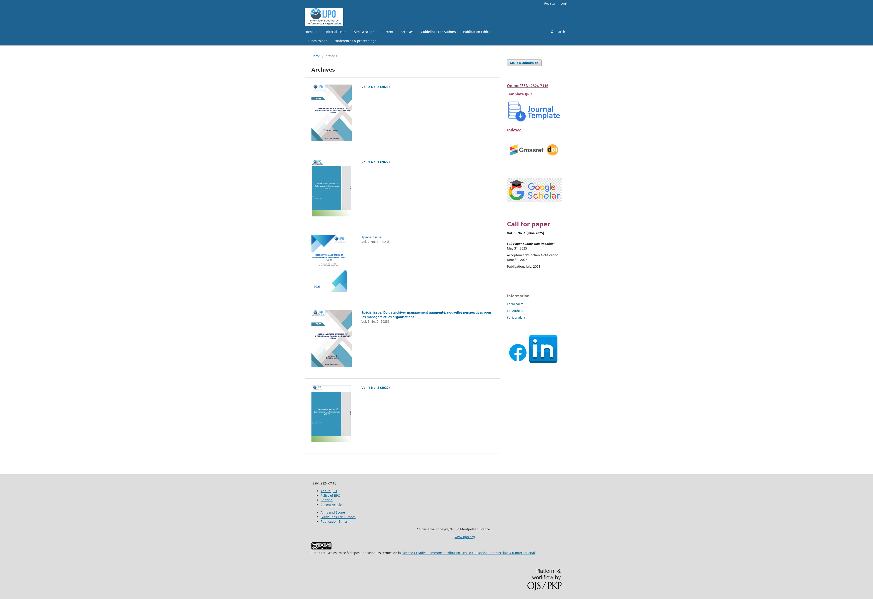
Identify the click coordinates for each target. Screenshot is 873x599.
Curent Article (331, 504)
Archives (407, 32)
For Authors (515, 311)
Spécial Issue (371, 237)
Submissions (317, 41)
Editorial (327, 500)
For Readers (515, 304)
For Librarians (516, 317)
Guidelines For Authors (438, 32)
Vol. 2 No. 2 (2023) (375, 87)
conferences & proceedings (355, 41)
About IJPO (329, 491)
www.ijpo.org (465, 537)
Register (549, 3)
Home (309, 32)
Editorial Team (335, 32)
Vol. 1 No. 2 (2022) (375, 387)
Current (387, 32)
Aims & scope (364, 32)
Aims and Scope (333, 512)
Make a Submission (524, 63)
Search (559, 32)
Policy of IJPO (330, 495)
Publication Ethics (476, 32)
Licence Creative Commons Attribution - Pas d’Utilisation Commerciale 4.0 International (468, 553)
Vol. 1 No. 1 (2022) (375, 162)
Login (564, 3)
